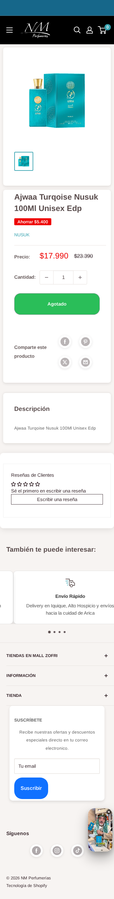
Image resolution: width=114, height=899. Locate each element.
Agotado (57, 304)
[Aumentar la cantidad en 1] (80, 277)
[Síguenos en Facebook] (36, 850)
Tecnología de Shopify (26, 885)
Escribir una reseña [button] (57, 499)
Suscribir (31, 788)
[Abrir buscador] (77, 30)
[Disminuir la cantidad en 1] (46, 277)
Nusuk (21, 234)
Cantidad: (25, 277)
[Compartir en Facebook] (64, 341)
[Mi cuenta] (89, 30)
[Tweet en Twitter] (64, 362)
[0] (102, 30)
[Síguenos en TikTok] (77, 850)
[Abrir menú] (9, 30)
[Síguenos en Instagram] (57, 850)
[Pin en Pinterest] (85, 341)
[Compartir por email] (85, 362)
